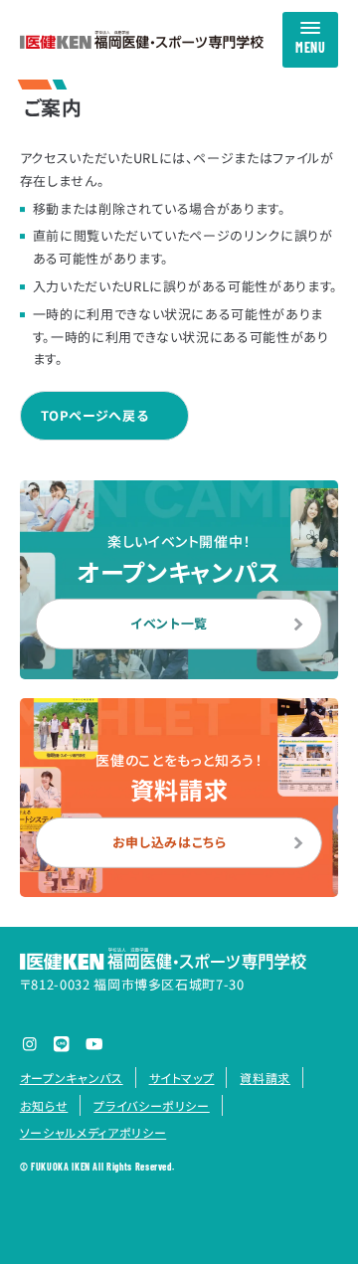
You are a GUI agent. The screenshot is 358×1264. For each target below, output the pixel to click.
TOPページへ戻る (95, 415)
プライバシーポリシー (151, 1105)
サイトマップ (182, 1077)
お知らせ (44, 1105)
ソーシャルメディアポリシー (93, 1132)
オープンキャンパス (71, 1077)
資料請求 (265, 1077)
